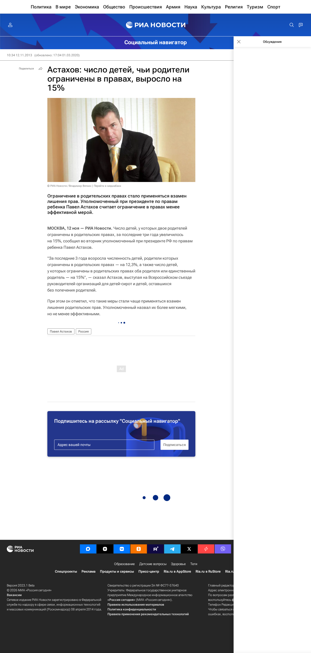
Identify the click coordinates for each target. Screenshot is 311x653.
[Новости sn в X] (189, 548)
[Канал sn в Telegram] (172, 548)
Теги (193, 564)
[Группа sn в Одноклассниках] (138, 548)
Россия (83, 331)
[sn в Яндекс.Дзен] (105, 548)
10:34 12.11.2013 (19, 55)
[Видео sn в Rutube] (155, 548)
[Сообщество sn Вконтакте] (122, 548)
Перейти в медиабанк (107, 185)
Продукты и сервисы (117, 571)
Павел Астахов (61, 331)
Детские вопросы (152, 564)
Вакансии (14, 595)
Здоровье (178, 564)
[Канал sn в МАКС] (88, 548)
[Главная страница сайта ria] (155, 25)
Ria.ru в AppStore (177, 571)
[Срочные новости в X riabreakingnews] (206, 548)
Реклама (88, 571)
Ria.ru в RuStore (208, 571)
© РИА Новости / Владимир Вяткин (69, 185)
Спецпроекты (66, 571)
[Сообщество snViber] (223, 548)
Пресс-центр (148, 571)
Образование (124, 564)
